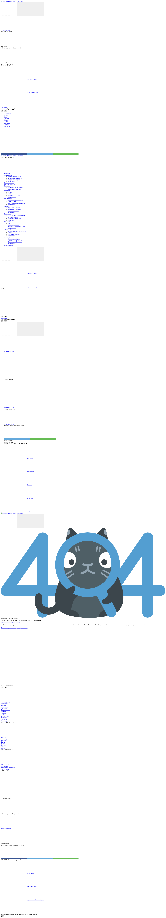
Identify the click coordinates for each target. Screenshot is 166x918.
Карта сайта (23, 628)
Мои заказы (4, 766)
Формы (3, 714)
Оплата (3, 743)
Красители (4, 708)
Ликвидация (4, 703)
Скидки (3, 742)
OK (2, 916)
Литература (4, 721)
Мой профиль (5, 764)
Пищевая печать (5, 710)
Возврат (3, 746)
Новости (3, 737)
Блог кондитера (5, 739)
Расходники (4, 707)
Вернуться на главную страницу (10, 622)
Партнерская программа (8, 767)
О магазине (4, 740)
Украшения (4, 719)
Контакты (3, 748)
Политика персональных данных (10, 628)
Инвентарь (4, 717)
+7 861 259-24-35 (9, 424)
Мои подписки (5, 769)
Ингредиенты (5, 716)
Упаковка (3, 713)
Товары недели (5, 702)
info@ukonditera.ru (6, 828)
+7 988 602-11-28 (6, 30)
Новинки (3, 705)
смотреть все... (12, 181)
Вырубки (3, 711)
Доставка (3, 745)
